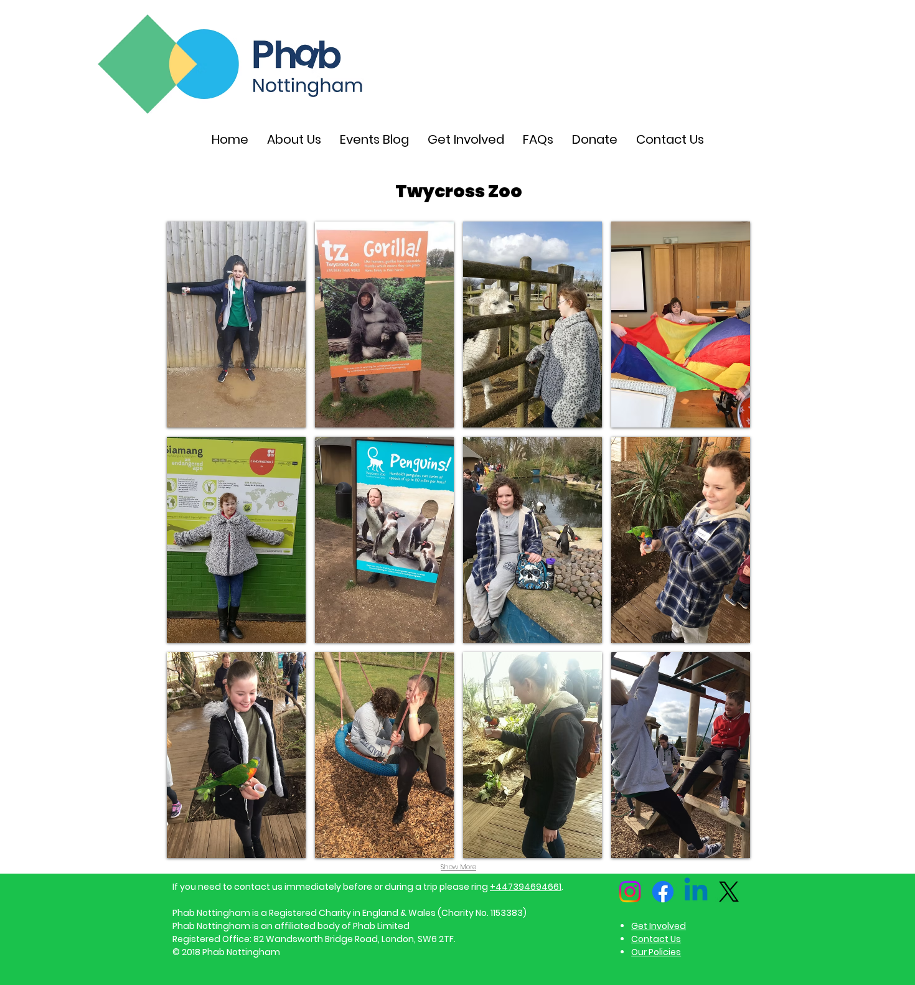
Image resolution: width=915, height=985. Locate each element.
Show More (458, 867)
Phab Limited (381, 926)
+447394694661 (525, 886)
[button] (236, 324)
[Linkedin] (696, 891)
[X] (729, 891)
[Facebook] (663, 891)
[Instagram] (630, 891)
